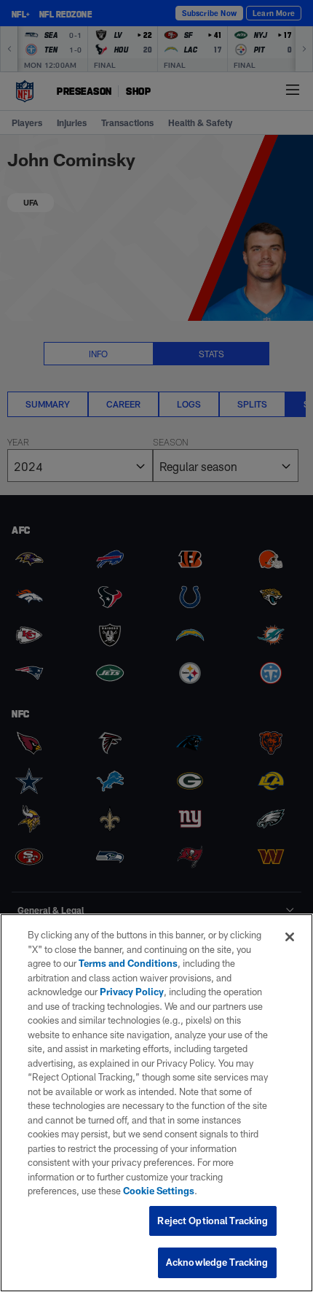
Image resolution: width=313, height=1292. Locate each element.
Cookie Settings (158, 1190)
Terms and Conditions (128, 963)
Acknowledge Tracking (217, 1262)
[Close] (290, 937)
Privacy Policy (132, 991)
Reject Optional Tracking (212, 1220)
